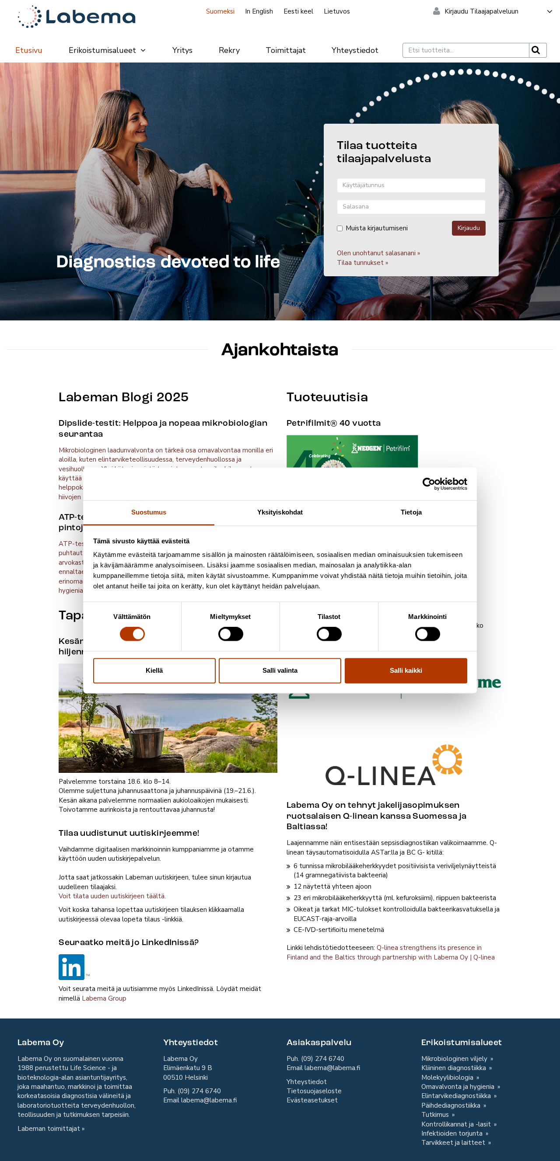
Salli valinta (280, 670)
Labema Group (104, 998)
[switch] (230, 634)
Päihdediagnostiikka (451, 1105)
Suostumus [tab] (149, 512)
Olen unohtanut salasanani (376, 253)
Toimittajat (286, 50)
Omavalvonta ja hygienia (458, 1086)
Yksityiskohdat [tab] (280, 512)
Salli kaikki (406, 670)
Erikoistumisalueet (103, 50)
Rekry (229, 50)
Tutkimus (436, 1114)
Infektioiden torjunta (452, 1133)
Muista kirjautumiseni (377, 228)
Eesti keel (298, 11)
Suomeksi (220, 11)
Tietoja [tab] (411, 512)
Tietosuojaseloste (314, 1091)
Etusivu (28, 50)
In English (259, 11)
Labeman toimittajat (49, 1128)
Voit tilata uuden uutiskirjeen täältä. (112, 896)
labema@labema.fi (209, 1100)
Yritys (182, 50)
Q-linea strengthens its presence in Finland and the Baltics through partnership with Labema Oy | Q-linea (391, 952)
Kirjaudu (469, 228)
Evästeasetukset (312, 1100)
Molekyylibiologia (448, 1077)
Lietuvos (337, 11)
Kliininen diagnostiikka (454, 1068)
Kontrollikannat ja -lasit (457, 1124)
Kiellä (154, 670)
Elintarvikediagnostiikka (457, 1095)
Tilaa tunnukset (360, 262)
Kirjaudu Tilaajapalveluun (481, 11)
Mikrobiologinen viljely (455, 1058)
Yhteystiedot (355, 50)
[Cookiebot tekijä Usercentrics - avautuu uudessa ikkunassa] (429, 483)
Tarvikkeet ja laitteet (454, 1142)
